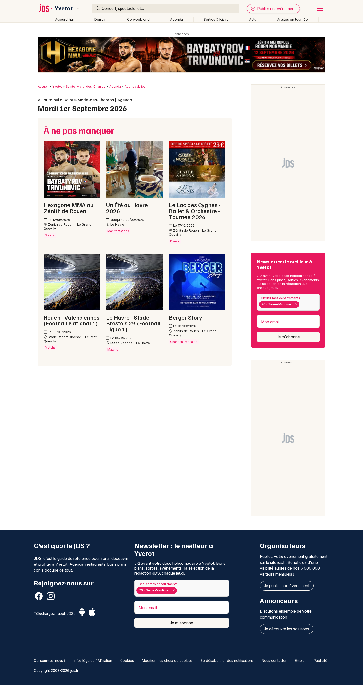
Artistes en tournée (292, 19)
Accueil (43, 86)
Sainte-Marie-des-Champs (85, 86)
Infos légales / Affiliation (93, 660)
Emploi (300, 660)
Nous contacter (274, 660)
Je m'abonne (288, 336)
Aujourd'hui (64, 19)
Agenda (176, 19)
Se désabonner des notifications (227, 660)
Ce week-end (138, 19)
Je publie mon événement (286, 585)
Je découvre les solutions (286, 628)
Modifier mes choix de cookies (167, 660)
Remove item (296, 304)
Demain (100, 19)
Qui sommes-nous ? (50, 660)
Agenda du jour (136, 86)
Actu (252, 19)
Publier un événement (276, 8)
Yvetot (64, 8)
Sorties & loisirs (216, 19)
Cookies (127, 660)
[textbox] (301, 304)
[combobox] (288, 302)
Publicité (320, 660)
